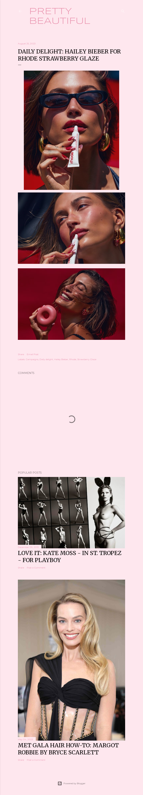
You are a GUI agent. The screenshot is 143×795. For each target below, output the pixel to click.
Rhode (72, 359)
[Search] (123, 10)
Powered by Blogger (74, 783)
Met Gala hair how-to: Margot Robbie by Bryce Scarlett (68, 749)
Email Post (33, 354)
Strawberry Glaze (86, 359)
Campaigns (32, 359)
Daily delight (46, 359)
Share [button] (21, 354)
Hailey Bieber (61, 359)
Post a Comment (36, 567)
